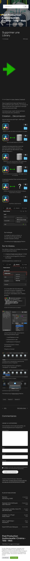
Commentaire (5, 430)
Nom (3, 447)
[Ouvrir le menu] (15, 2)
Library (13, 99)
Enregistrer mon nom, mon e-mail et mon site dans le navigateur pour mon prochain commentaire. (15, 467)
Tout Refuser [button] (5, 557)
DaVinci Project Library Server (14, 254)
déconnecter (17, 241)
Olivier (7, 99)
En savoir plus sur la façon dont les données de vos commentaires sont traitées (14, 481)
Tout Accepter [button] (14, 557)
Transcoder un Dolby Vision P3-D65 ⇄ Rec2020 (11, 509)
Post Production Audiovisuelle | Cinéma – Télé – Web (13, 17)
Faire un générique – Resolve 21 (8, 521)
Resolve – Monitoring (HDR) (7, 497)
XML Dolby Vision (21, 408)
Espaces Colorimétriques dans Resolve (10, 503)
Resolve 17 (17, 99)
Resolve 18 (22, 99)
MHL (5, 408)
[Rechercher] (25, 6)
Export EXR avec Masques (10, 527)
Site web (4, 460)
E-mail (4, 454)
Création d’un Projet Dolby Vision (8, 515)
